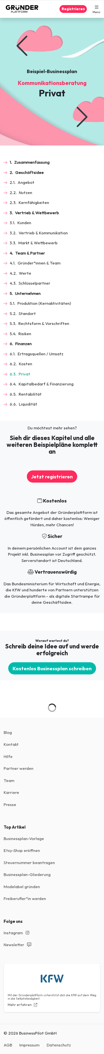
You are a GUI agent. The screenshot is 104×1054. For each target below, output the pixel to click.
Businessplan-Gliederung (27, 874)
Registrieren (73, 9)
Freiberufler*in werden (25, 898)
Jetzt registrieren (52, 476)
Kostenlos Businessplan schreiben (52, 668)
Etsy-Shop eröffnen (22, 850)
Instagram (14, 932)
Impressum (29, 1044)
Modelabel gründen (22, 886)
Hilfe (8, 756)
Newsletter (14, 944)
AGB (8, 1044)
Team (9, 780)
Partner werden (18, 768)
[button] (96, 9)
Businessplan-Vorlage (24, 838)
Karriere (11, 792)
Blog (8, 732)
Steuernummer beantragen (29, 862)
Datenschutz (59, 1044)
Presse (10, 804)
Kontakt (11, 744)
